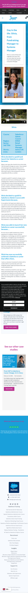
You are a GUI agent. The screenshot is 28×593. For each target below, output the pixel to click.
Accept (14, 301)
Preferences (14, 308)
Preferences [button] (17, 297)
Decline (14, 305)
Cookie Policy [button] (11, 295)
